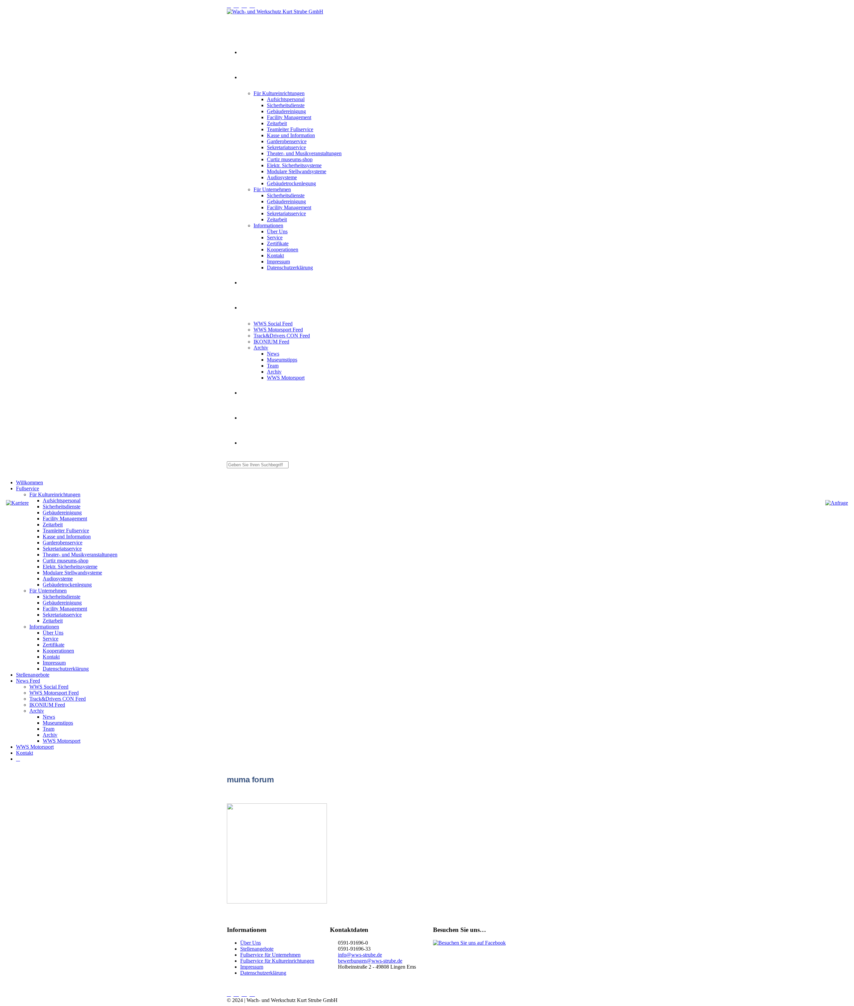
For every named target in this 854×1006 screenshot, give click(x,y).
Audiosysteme (282, 177)
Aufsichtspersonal (286, 99)
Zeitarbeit (277, 123)
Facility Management (289, 117)
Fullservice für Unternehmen (270, 955)
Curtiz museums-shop (290, 159)
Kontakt (275, 255)
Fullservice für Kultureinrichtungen (277, 961)
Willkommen (250, 52)
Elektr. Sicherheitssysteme (294, 165)
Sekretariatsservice (286, 147)
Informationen (268, 225)
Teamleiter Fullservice (290, 129)
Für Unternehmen (272, 189)
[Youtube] (238, 5)
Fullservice (249, 77)
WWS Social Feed (273, 323)
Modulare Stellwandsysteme (296, 171)
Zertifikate (278, 243)
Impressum (278, 261)
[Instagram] (230, 5)
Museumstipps (282, 359)
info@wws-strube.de (360, 955)
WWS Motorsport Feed (278, 329)
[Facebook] (254, 5)
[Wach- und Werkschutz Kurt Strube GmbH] (275, 11)
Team (273, 365)
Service (275, 237)
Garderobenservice (287, 141)
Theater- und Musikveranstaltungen (304, 153)
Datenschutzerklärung (290, 267)
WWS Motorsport (286, 378)
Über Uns (277, 231)
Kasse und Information (291, 135)
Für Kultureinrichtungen (279, 93)
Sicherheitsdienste (286, 105)
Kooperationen (282, 249)
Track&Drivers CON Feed (282, 335)
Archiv (261, 347)
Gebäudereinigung (286, 111)
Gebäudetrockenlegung (291, 183)
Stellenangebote (252, 283)
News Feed (249, 308)
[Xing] (246, 5)
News (273, 353)
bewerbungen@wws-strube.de (370, 961)
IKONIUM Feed (271, 341)
